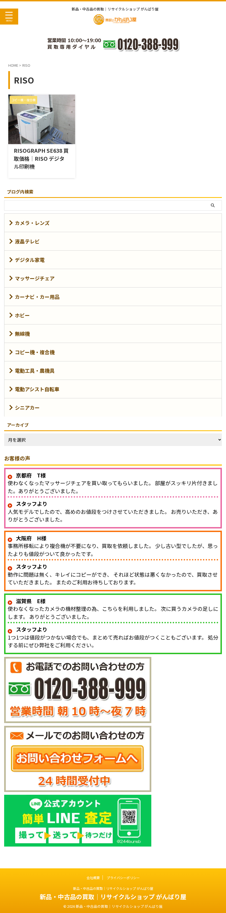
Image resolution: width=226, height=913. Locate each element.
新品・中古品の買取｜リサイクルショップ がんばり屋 (113, 888)
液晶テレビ (27, 241)
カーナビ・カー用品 (37, 296)
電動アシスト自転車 (37, 389)
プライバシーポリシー (123, 877)
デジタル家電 (30, 259)
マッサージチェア (35, 278)
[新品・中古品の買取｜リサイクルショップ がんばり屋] (115, 21)
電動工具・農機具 (35, 370)
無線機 (22, 333)
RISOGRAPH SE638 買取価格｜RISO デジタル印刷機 (41, 158)
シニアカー (27, 407)
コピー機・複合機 (35, 352)
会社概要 (93, 877)
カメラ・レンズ (32, 222)
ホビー (22, 315)
